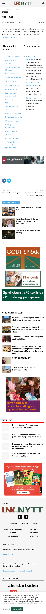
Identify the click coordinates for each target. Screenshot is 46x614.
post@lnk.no (8, 554)
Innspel (25, 523)
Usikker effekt (10, 74)
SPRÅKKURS (34, 533)
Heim (3, 9)
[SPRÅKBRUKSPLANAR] (6, 360)
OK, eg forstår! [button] (17, 609)
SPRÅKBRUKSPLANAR (21, 358)
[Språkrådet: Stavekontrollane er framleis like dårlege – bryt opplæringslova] (8, 223)
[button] (43, 3)
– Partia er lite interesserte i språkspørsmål (10, 145)
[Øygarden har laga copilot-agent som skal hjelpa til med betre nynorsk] (6, 319)
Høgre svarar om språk (13, 117)
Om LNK (13, 533)
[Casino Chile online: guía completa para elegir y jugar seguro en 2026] (6, 436)
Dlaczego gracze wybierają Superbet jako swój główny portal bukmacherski (27, 446)
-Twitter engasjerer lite (13, 78)
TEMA (35, 523)
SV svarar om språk (12, 121)
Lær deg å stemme (12, 138)
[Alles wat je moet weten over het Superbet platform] (6, 455)
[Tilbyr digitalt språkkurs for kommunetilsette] (6, 369)
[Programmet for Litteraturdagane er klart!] (8, 211)
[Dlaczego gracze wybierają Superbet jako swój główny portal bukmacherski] (6, 446)
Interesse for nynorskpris (11, 193)
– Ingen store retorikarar (13, 56)
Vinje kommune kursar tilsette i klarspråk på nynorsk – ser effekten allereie (27, 329)
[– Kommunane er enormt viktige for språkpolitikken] (6, 338)
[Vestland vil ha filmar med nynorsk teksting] (8, 234)
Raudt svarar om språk (13, 113)
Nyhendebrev (13, 536)
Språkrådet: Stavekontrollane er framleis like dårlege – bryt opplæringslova (27, 221)
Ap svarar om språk (12, 85)
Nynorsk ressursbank (13, 530)
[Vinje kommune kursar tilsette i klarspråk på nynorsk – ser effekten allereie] (6, 329)
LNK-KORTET (34, 530)
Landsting (34, 536)
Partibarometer (31, 98)
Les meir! (6, 609)
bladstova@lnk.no (8, 37)
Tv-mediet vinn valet (12, 81)
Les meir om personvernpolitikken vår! (18, 571)
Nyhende (10, 9)
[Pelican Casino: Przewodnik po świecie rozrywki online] (6, 427)
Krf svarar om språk (12, 89)
